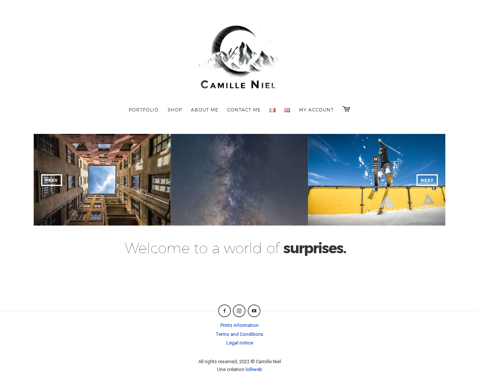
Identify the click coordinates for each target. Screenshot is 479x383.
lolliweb (253, 369)
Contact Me (244, 109)
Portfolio (144, 109)
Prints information (239, 325)
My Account (316, 109)
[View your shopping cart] (346, 109)
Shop (175, 109)
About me (205, 109)
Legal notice (239, 343)
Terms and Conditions (239, 334)
